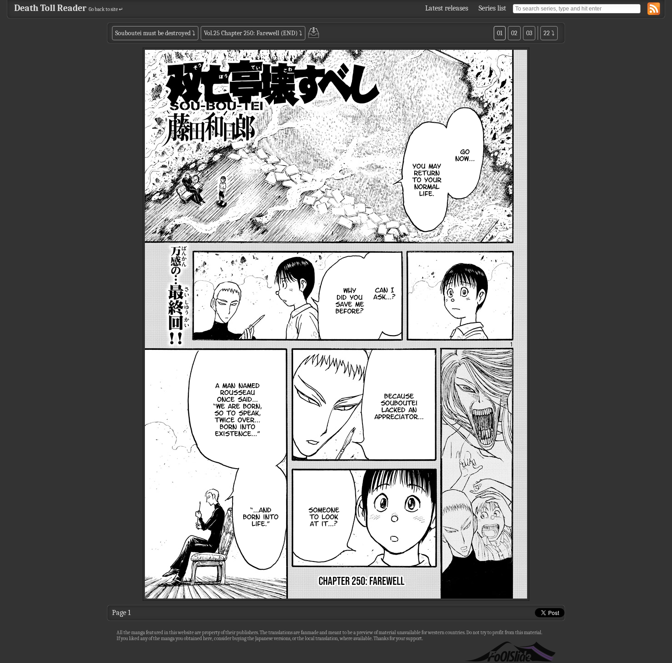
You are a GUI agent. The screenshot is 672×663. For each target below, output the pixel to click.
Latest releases (446, 8)
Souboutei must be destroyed (153, 33)
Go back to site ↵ (106, 9)
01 (499, 33)
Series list (492, 8)
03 (529, 33)
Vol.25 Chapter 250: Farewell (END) (251, 33)
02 (514, 33)
